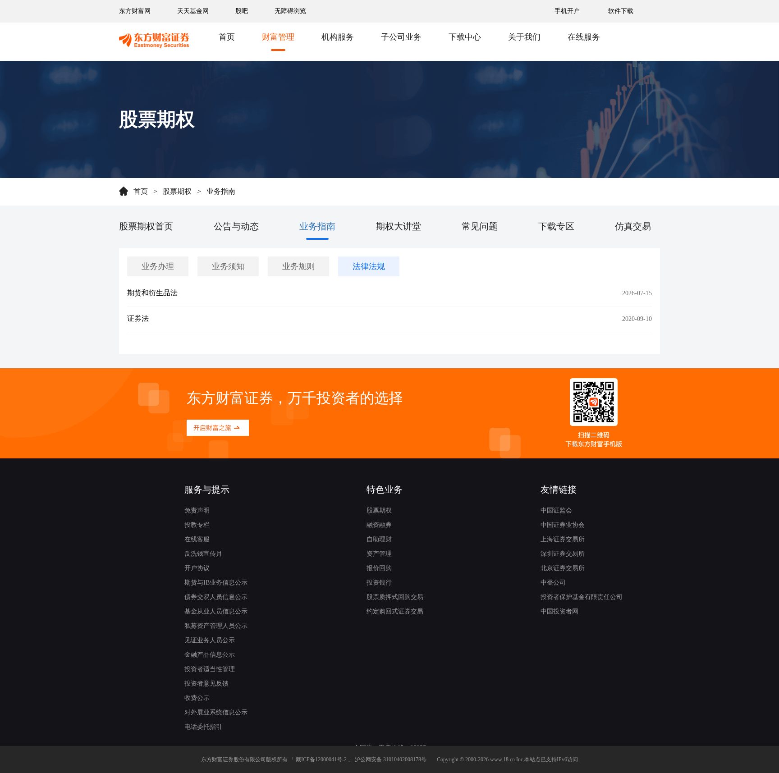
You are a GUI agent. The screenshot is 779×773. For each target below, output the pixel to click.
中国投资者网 (559, 611)
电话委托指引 (203, 726)
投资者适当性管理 (209, 669)
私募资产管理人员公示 (215, 625)
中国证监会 (556, 510)
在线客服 (197, 539)
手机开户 (568, 11)
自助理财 (379, 539)
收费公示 (197, 698)
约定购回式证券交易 (395, 611)
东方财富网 (135, 11)
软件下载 (620, 11)
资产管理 (379, 553)
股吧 (241, 11)
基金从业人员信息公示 (215, 611)
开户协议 (197, 568)
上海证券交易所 (563, 539)
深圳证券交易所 (563, 553)
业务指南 (220, 191)
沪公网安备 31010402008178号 (390, 759)
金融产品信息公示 (209, 654)
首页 (140, 191)
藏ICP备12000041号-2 (321, 759)
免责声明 (197, 510)
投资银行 (379, 582)
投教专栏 (197, 524)
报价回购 (379, 568)
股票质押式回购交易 (395, 597)
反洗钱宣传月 (203, 553)
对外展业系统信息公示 (215, 712)
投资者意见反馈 (206, 683)
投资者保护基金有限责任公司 (582, 597)
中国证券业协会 (563, 524)
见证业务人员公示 (209, 640)
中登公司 (553, 582)
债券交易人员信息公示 (215, 597)
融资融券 (379, 524)
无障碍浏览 (290, 11)
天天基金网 (193, 11)
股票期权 (177, 191)
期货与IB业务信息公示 (215, 582)
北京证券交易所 (563, 568)
